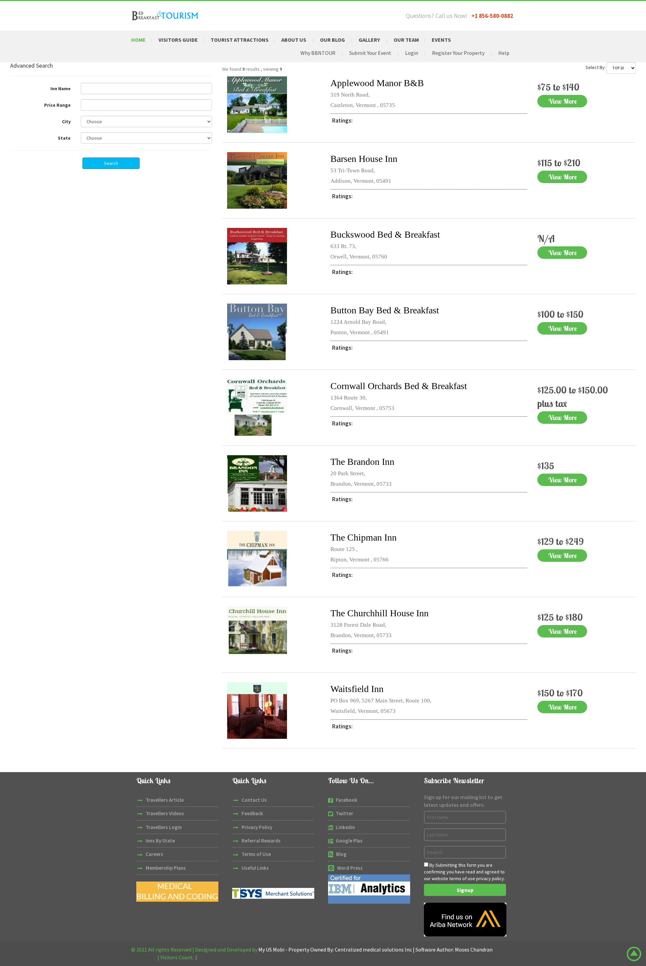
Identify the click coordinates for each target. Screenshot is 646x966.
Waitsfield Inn (357, 689)
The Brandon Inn (362, 461)
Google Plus (349, 840)
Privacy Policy (257, 827)
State (64, 138)
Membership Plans (166, 868)
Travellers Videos (165, 813)
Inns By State (160, 840)
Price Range (57, 105)
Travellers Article (165, 800)
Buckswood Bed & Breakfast (385, 234)
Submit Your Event (370, 52)
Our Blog (332, 39)
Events (441, 39)
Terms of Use (256, 854)
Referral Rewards (261, 840)
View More (562, 101)
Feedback (252, 813)
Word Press (350, 868)
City (66, 121)
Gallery (369, 39)
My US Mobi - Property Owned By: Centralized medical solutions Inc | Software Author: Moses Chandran (375, 949)
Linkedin (345, 827)
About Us (293, 39)
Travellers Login (164, 827)
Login (411, 52)
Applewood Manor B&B (377, 83)
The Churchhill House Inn (379, 613)
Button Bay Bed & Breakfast (384, 310)
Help (503, 52)
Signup (465, 890)
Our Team (406, 39)
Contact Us (254, 800)
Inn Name (60, 88)
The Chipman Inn (363, 537)
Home (138, 39)
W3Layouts (143, 957)
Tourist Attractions (239, 39)
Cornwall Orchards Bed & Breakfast (398, 386)
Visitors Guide (178, 39)
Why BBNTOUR (317, 52)
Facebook (346, 800)
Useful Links (255, 868)
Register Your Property (458, 52)
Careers (154, 854)
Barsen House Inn (363, 158)
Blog (341, 854)
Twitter (344, 813)
